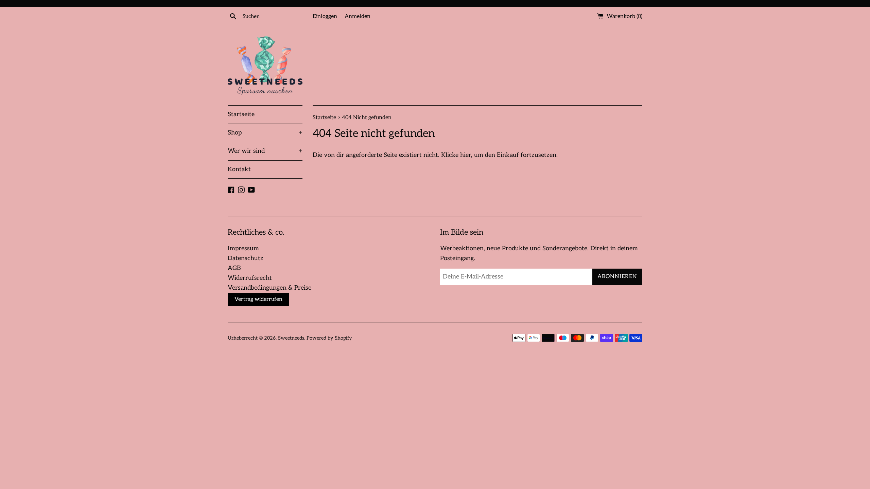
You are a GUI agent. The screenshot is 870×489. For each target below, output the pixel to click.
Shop (265, 132)
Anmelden (357, 16)
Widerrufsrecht (250, 278)
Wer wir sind (265, 151)
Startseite (241, 114)
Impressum (243, 248)
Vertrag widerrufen (258, 299)
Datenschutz (245, 258)
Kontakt (239, 169)
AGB (234, 268)
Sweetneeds (291, 338)
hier (465, 155)
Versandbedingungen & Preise (269, 287)
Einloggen (325, 16)
